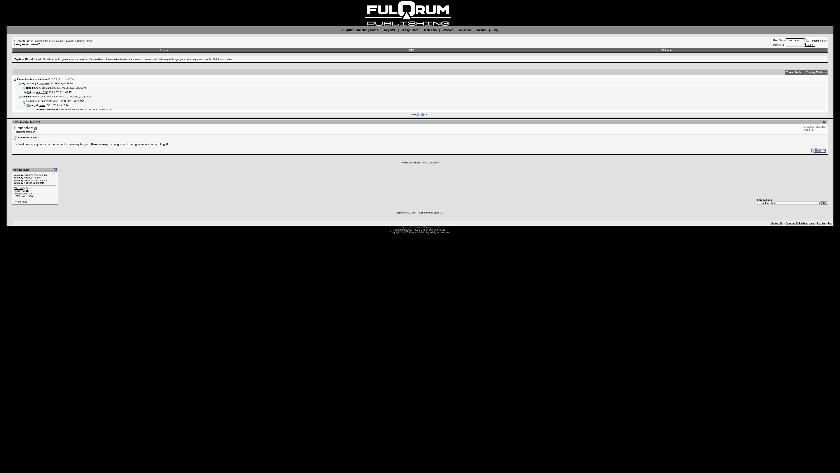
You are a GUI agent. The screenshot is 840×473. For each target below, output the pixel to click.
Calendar (465, 30)
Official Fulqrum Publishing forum (33, 41)
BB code (18, 188)
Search (481, 30)
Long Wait (44, 83)
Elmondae (23, 128)
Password (778, 45)
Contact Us (776, 223)
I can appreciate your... (47, 101)
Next (426, 114)
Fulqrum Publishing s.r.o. (800, 223)
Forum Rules (21, 201)
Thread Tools (793, 72)
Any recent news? (39, 79)
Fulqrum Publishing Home (360, 30)
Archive (821, 223)
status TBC (42, 92)
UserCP (448, 30)
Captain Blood (84, 41)
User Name (779, 40)
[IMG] (17, 193)
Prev (413, 114)
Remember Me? (818, 40)
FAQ (495, 30)
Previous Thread (412, 162)
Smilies (17, 191)
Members (430, 30)
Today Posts (409, 30)
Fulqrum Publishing (64, 41)
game (42, 105)
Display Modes (815, 72)
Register (389, 30)
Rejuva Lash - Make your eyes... (49, 96)
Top (830, 223)
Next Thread (430, 162)
